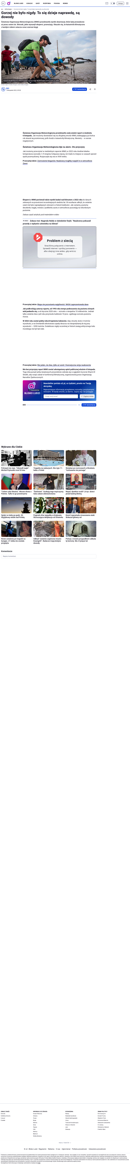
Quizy (38, 3)
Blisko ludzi (18, 3)
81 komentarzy (80, 89)
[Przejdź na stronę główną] (3, 5)
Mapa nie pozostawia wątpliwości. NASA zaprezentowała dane (62, 304)
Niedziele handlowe (70, 1116)
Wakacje (67, 1129)
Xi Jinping (100, 1125)
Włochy (35, 1122)
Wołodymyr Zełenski (103, 1127)
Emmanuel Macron (103, 1120)
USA (34, 1129)
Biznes (65, 3)
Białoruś (35, 1134)
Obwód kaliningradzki (71, 1118)
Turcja (34, 1118)
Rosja (34, 1120)
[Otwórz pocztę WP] (106, 3)
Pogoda (57, 3)
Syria (34, 1125)
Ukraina (35, 1116)
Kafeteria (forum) (5, 1116)
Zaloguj (120, 3)
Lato (66, 1127)
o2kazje (29, 3)
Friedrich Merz (101, 1129)
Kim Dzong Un (102, 1113)
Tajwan (35, 1127)
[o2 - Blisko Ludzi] (10, 3)
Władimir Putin (102, 1118)
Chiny (67, 1120)
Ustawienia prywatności (97, 1149)
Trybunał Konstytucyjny (71, 1122)
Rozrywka (47, 3)
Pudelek (3, 1120)
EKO (7, 88)
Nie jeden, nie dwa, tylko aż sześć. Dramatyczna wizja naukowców (64, 365)
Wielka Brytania (37, 1136)
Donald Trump (102, 1116)
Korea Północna (37, 1113)
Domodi (3, 1113)
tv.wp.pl (3, 1118)
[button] (112, 3)
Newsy (67, 1113)
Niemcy (35, 1131)
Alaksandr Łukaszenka (104, 1122)
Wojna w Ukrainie (70, 1125)
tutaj (39, 1163)
